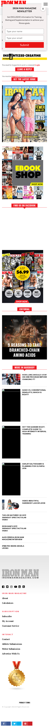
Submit (24, 45)
